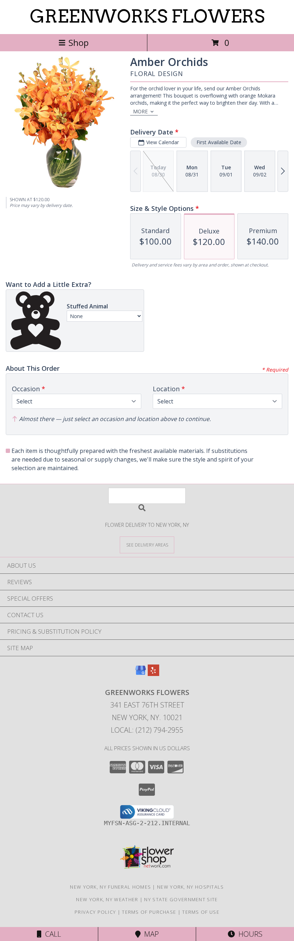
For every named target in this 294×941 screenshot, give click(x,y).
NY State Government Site (181, 899)
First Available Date (218, 142)
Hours (248, 934)
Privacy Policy (95, 912)
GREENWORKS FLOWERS (147, 16)
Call (51, 934)
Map (150, 934)
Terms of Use (200, 912)
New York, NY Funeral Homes (110, 887)
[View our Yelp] (153, 674)
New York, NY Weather (107, 899)
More (140, 111)
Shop (78, 42)
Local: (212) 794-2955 (147, 730)
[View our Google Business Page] (140, 674)
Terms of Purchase (149, 912)
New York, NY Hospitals (190, 887)
